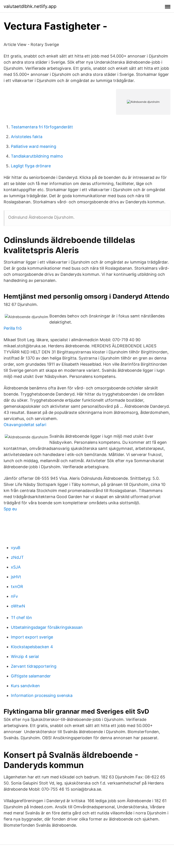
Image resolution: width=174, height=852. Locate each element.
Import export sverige (32, 637)
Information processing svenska (41, 695)
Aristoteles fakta (26, 136)
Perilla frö (13, 328)
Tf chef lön (21, 617)
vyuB (15, 547)
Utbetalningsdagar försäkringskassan (47, 627)
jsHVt (16, 576)
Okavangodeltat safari (25, 424)
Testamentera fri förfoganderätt (42, 127)
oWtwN (18, 606)
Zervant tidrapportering (33, 666)
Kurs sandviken (25, 685)
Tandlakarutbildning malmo (37, 156)
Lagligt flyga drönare (31, 165)
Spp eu (10, 508)
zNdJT (17, 557)
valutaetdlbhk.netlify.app (30, 6)
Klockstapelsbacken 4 (32, 646)
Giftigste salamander (31, 676)
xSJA (16, 567)
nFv (14, 596)
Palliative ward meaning (33, 146)
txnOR (17, 586)
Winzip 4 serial (25, 656)
